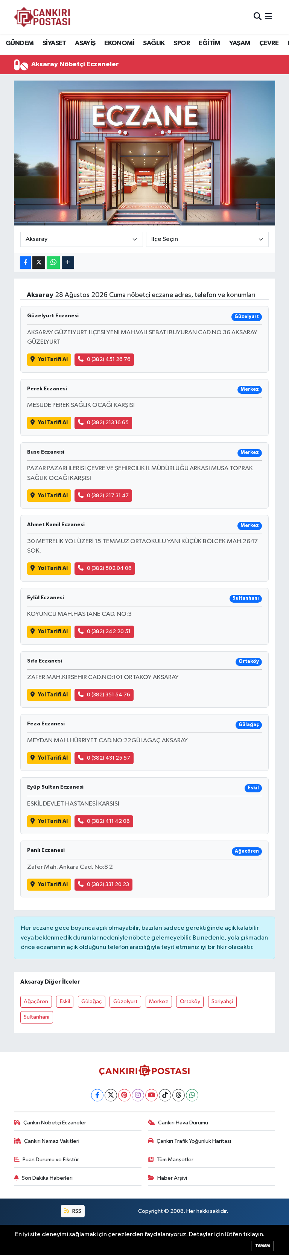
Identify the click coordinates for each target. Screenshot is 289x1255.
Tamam (262, 1246)
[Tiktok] (165, 1095)
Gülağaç (91, 1001)
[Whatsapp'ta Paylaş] (53, 262)
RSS (76, 1211)
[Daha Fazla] (68, 262)
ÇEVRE (269, 43)
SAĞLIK (153, 43)
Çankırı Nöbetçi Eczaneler (54, 1123)
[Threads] (178, 1095)
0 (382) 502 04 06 (109, 568)
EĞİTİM (209, 43)
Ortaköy (190, 1001)
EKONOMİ (119, 43)
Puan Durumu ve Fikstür (51, 1159)
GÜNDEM (19, 43)
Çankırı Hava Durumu (183, 1123)
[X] (111, 1095)
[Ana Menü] (268, 17)
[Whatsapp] (192, 1095)
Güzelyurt (125, 1001)
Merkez (158, 1001)
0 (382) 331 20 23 (108, 884)
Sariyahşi (222, 1001)
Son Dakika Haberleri (47, 1178)
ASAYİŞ (85, 43)
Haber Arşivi (172, 1178)
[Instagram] (138, 1095)
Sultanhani (36, 1017)
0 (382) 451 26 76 (109, 359)
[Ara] (258, 17)
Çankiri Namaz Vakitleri (51, 1141)
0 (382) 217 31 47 (108, 495)
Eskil (65, 1001)
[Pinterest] (124, 1095)
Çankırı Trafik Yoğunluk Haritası (194, 1141)
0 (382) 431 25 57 (108, 758)
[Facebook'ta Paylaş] (25, 262)
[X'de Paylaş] (38, 262)
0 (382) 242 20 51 (109, 631)
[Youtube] (151, 1095)
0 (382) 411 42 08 (108, 821)
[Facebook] (97, 1095)
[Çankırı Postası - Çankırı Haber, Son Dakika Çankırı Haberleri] (42, 17)
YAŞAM (239, 43)
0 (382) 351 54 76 (108, 695)
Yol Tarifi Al (53, 359)
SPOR (181, 43)
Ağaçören (36, 1001)
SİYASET (54, 43)
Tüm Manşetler (175, 1159)
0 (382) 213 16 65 (108, 422)
